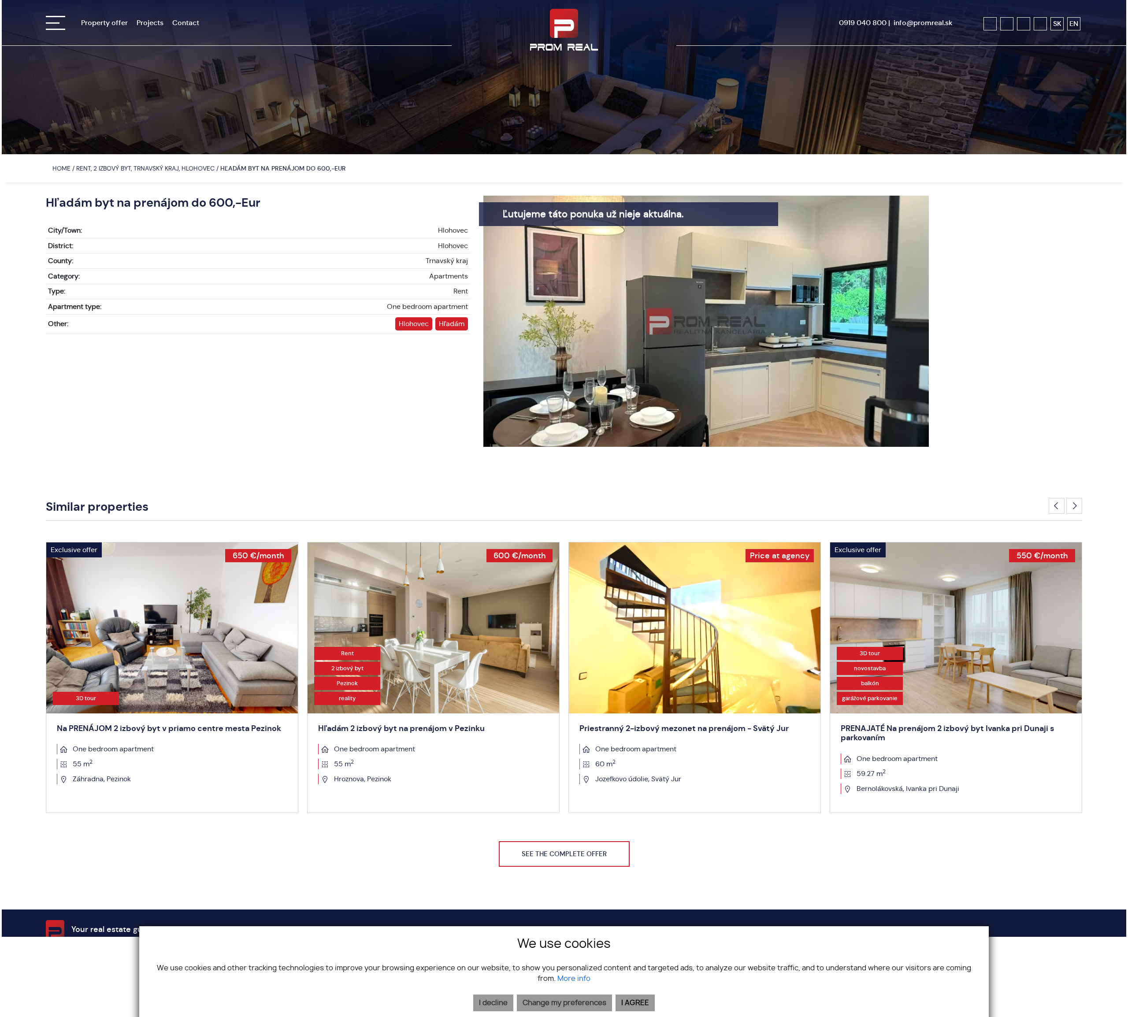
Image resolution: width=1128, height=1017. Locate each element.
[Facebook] (990, 23)
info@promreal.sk (923, 22)
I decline (493, 1002)
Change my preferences (564, 1002)
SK (1057, 23)
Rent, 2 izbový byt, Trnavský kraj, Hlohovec (146, 168)
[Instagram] (1006, 23)
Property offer (104, 22)
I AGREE (635, 1002)
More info (573, 978)
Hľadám (451, 323)
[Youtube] (1023, 23)
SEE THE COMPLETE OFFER (564, 854)
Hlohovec (414, 323)
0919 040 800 (863, 22)
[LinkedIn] (1040, 23)
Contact (185, 22)
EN (1073, 23)
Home (60, 168)
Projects (150, 22)
